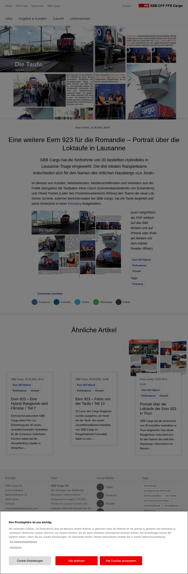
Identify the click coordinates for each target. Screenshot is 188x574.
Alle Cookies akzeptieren (121, 560)
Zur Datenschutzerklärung (23, 541)
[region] (94, 542)
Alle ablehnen (76, 560)
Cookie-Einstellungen (30, 560)
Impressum (16, 547)
